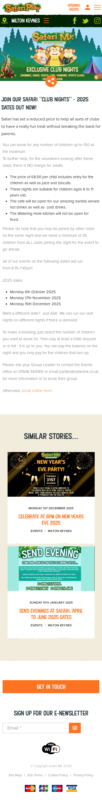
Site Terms (35, 775)
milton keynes (26, 20)
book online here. (37, 390)
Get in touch (51, 686)
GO (74, 728)
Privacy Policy (83, 775)
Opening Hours (74, 7)
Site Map (15, 775)
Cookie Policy (58, 775)
